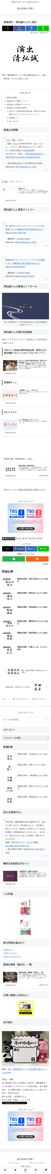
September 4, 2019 (28, 242)
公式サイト (8, 950)
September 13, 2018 (27, 167)
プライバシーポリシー (37, 1163)
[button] (47, 719)
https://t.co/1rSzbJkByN (15, 267)
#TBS (13, 157)
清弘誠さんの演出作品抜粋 (17, 108)
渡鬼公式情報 (12, 98)
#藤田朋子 (21, 229)
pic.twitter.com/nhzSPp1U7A (17, 846)
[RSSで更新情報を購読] (37, 559)
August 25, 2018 (27, 276)
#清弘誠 (26, 150)
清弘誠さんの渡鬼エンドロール (18, 104)
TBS (26, 538)
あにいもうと (14, 121)
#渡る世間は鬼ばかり (35, 154)
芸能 (19, 538)
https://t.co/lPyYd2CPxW (15, 233)
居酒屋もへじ (14, 118)
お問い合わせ (25, 1166)
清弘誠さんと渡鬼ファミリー (17, 101)
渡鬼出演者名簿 (9, 538)
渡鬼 (40, 538)
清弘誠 (33, 538)
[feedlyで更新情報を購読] (13, 559)
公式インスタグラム (12, 956)
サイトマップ (14, 1163)
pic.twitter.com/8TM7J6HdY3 (28, 157)
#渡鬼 (7, 157)
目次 (22, 93)
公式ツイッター (10, 953)
